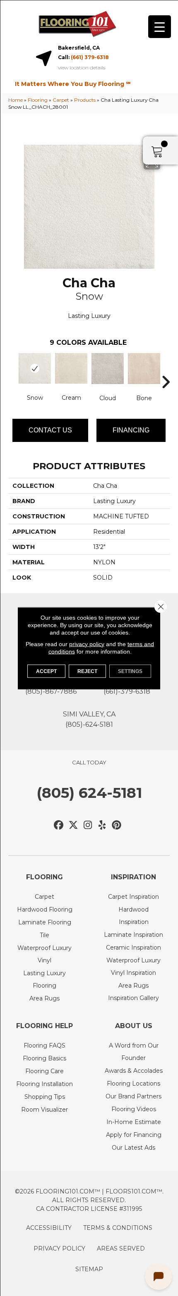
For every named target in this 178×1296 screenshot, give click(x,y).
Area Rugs (44, 998)
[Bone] (144, 368)
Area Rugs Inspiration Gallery (133, 992)
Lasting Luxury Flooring (44, 979)
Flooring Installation (44, 1084)
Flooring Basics (44, 1058)
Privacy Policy (59, 1248)
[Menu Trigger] (159, 26)
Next (165, 369)
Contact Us (50, 430)
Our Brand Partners (133, 1096)
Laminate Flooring (44, 922)
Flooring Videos (133, 1109)
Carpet (61, 100)
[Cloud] (107, 368)
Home (15, 100)
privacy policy (86, 643)
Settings (130, 671)
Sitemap (89, 1269)
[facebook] (59, 825)
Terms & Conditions (117, 1228)
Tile (44, 935)
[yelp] (102, 825)
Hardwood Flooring (44, 909)
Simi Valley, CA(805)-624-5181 (89, 719)
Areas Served (121, 1248)
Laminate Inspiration (133, 934)
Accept (46, 671)
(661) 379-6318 (90, 57)
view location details (81, 68)
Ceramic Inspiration (133, 947)
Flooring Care (44, 1071)
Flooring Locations (133, 1083)
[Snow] (35, 368)
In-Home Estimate (133, 1122)
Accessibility (49, 1228)
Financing (131, 430)
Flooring (38, 100)
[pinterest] (117, 825)
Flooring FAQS (44, 1045)
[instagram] (88, 825)
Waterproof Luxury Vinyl (44, 954)
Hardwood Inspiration (133, 916)
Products (85, 100)
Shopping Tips (44, 1096)
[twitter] (73, 825)
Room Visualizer (44, 1109)
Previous (12, 369)
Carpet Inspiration (133, 896)
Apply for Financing (133, 1134)
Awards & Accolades (134, 1070)
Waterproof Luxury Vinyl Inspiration (133, 966)
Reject (87, 671)
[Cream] (71, 368)
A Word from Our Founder (134, 1052)
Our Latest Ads (133, 1147)
